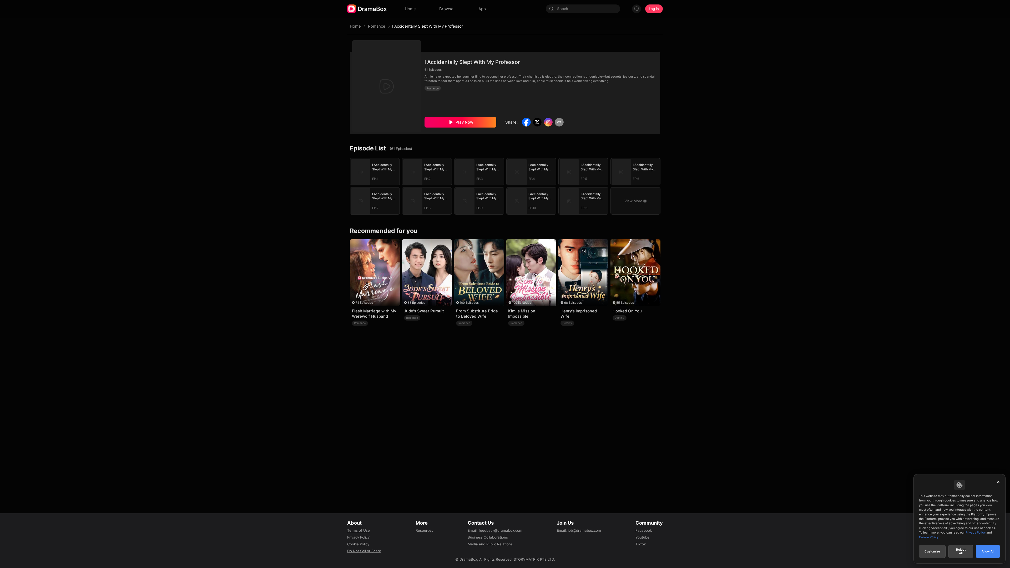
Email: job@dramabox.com (579, 530)
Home (355, 26)
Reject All (961, 551)
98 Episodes (573, 303)
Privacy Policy (358, 537)
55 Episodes (625, 303)
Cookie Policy (358, 544)
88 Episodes (416, 303)
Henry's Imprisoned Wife (578, 313)
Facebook (643, 530)
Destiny (567, 322)
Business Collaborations (488, 537)
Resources (424, 530)
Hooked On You (627, 310)
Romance (376, 26)
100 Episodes (469, 303)
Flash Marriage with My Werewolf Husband (374, 313)
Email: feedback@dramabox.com (495, 530)
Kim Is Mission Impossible (521, 313)
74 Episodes (364, 303)
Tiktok (640, 544)
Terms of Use (358, 530)
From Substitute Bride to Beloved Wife (477, 313)
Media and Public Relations (490, 544)
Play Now (464, 122)
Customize (932, 551)
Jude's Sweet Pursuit (424, 310)
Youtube (642, 537)
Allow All (988, 551)
